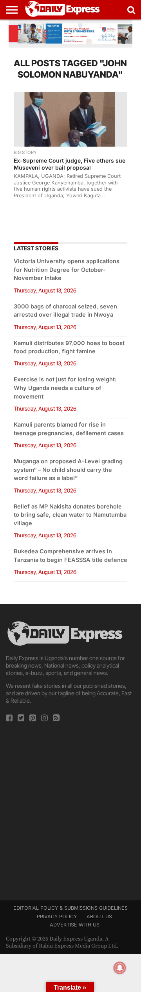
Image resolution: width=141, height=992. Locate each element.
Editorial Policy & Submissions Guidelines (70, 908)
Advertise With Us (74, 925)
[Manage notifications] (120, 968)
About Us (99, 916)
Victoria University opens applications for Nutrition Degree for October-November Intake (66, 270)
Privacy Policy (57, 916)
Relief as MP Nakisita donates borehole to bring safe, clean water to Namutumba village (70, 515)
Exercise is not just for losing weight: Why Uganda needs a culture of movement (65, 388)
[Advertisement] (70, 809)
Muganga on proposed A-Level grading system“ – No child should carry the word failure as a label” (68, 470)
